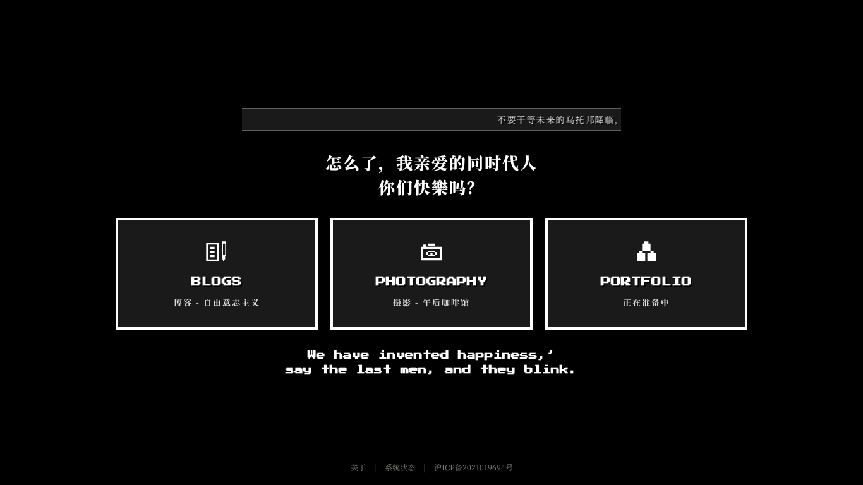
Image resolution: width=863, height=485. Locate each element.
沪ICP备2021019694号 (473, 467)
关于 (358, 467)
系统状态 (400, 467)
